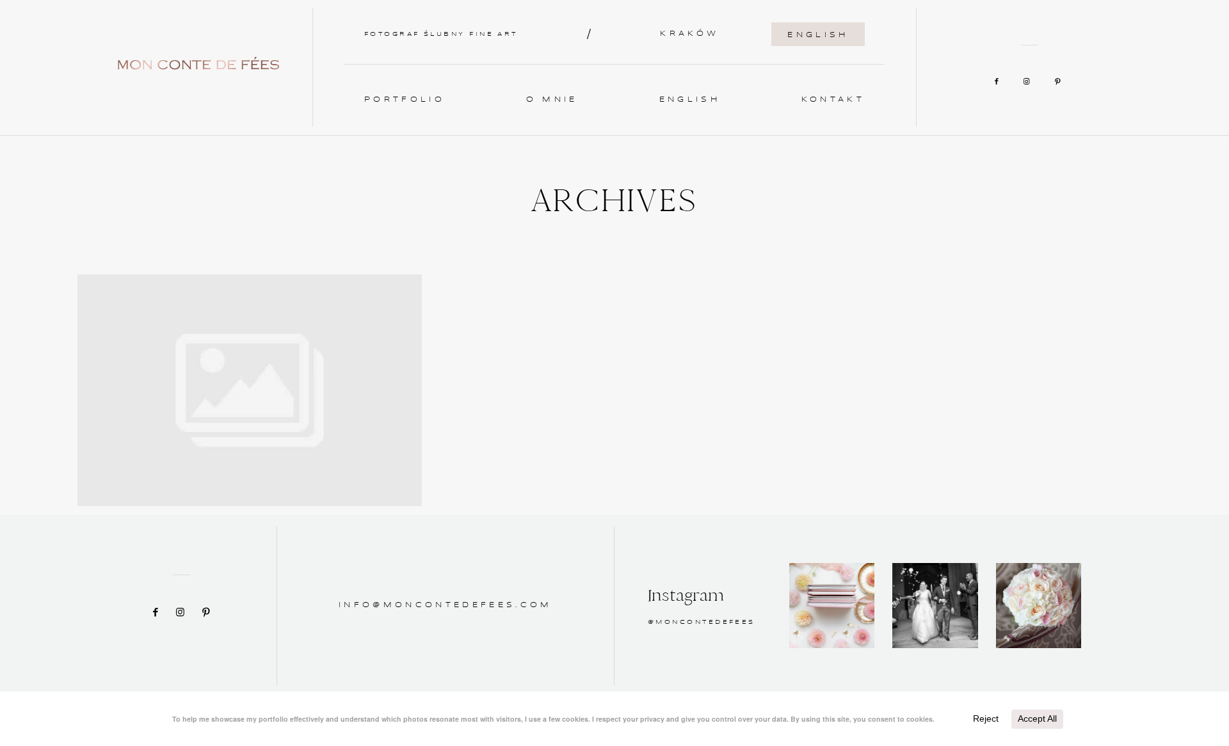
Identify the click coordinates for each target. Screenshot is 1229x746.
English (817, 35)
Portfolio (404, 100)
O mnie (552, 100)
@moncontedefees (701, 622)
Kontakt (833, 100)
